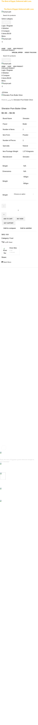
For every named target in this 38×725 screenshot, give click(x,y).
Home (4, 100)
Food (11, 238)
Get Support (8, 223)
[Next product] (7, 104)
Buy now (20, 219)
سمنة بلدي (8, 242)
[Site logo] (6, 12)
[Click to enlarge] (4, 447)
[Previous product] (3, 104)
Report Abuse (7, 262)
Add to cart (8, 219)
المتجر (10, 100)
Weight (5, 195)
